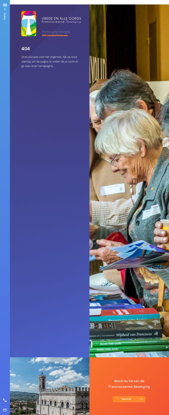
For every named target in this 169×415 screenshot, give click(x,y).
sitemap (26, 61)
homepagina (45, 66)
